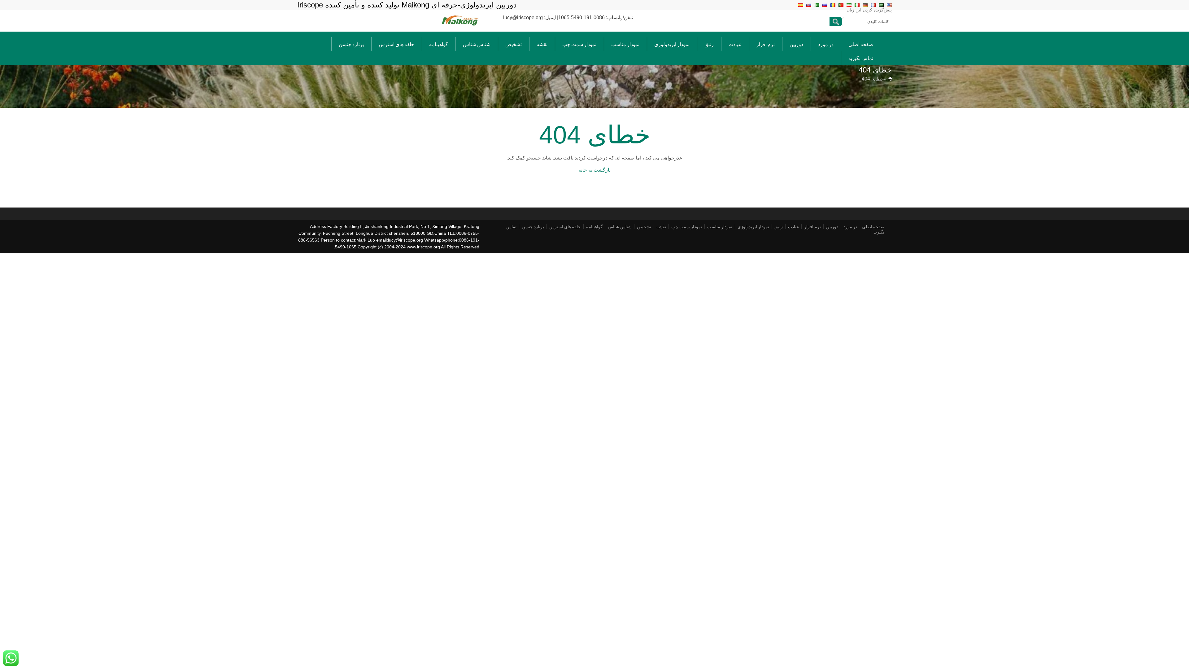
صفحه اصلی (860, 44)
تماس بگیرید (860, 58)
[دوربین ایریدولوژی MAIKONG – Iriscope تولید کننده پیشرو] (460, 25)
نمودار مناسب (625, 44)
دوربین (796, 44)
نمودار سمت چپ (579, 44)
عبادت (735, 44)
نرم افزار (765, 44)
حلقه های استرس (396, 44)
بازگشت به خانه (594, 170)
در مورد (826, 44)
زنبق (709, 44)
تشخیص (513, 44)
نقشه (542, 44)
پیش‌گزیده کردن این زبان (869, 9)
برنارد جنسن (351, 44)
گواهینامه (438, 44)
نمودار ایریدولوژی (672, 44)
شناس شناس (476, 44)
